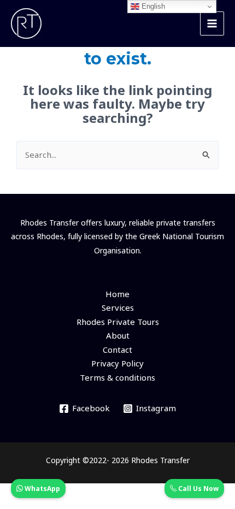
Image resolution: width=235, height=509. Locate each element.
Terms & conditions (117, 377)
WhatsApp (41, 488)
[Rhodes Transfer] (26, 23)
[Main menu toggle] (212, 23)
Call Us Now (198, 488)
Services (118, 307)
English (152, 6)
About (118, 335)
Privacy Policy (117, 363)
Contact (117, 349)
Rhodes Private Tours (118, 321)
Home (117, 293)
